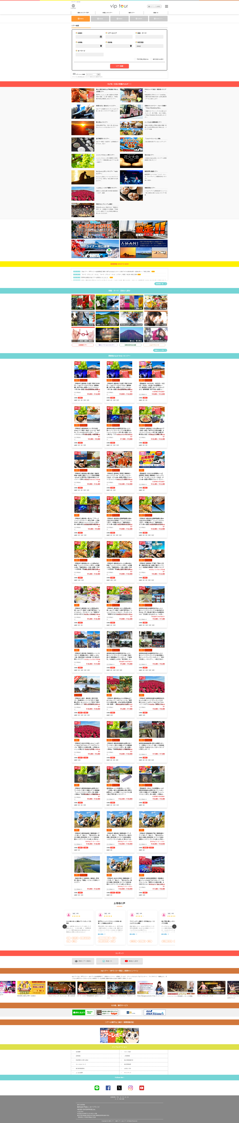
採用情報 (78, 1056)
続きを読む (101, 934)
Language (73, 8)
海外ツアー (132, 12)
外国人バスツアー (107, 12)
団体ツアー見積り (85, 961)
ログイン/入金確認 (155, 6)
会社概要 (78, 1051)
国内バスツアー (83, 12)
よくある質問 (79, 1072)
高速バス (155, 12)
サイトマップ (127, 1072)
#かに (68, 941)
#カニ (68, 938)
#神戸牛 (112, 941)
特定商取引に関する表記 (82, 1060)
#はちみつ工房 (142, 941)
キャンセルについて (81, 1064)
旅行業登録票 (127, 1064)
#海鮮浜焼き (133, 941)
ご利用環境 (127, 1056)
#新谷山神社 (75, 938)
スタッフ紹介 (127, 1051)
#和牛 (114, 938)
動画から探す (133, 961)
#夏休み (74, 941)
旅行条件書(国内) (80, 1068)
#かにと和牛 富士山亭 (85, 938)
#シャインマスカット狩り (104, 938)
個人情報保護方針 (128, 1060)
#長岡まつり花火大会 (167, 941)
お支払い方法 (127, 1068)
